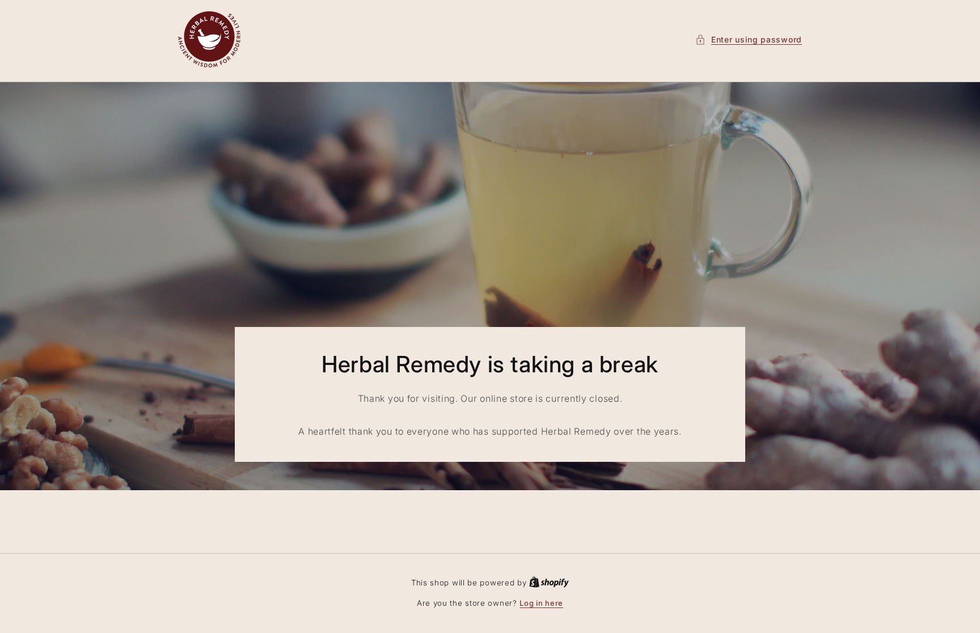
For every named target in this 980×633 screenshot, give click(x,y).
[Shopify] (549, 582)
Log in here (541, 602)
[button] (748, 39)
